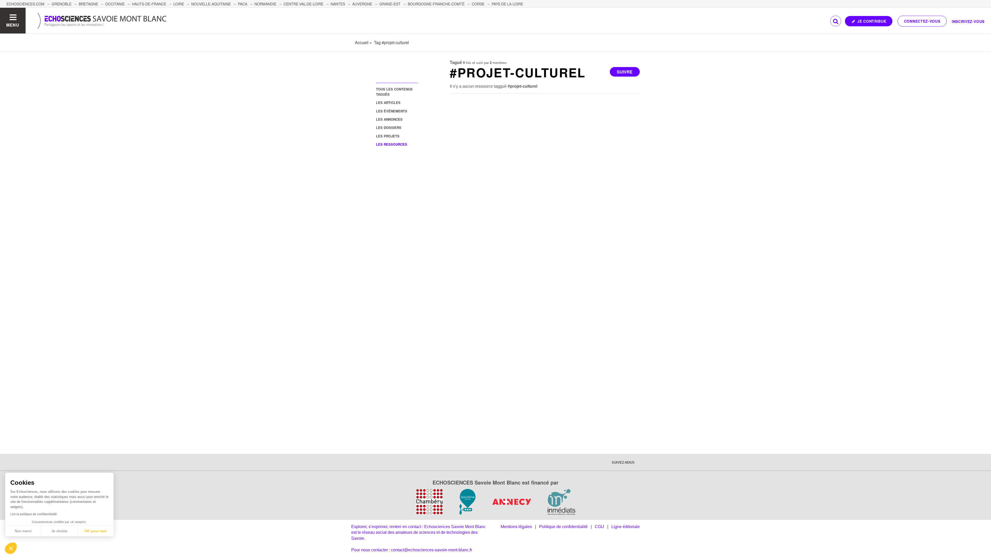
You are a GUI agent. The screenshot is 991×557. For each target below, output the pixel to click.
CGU (599, 527)
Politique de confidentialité (563, 527)
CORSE (478, 3)
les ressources (391, 144)
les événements (391, 111)
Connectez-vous (922, 21)
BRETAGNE (88, 3)
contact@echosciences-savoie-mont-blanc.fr (431, 550)
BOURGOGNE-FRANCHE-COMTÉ (436, 3)
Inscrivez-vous (968, 21)
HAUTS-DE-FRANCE (149, 3)
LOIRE (178, 3)
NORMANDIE (265, 3)
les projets (387, 136)
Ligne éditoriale (625, 527)
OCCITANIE (115, 3)
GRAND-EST (390, 3)
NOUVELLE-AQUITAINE (211, 3)
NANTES (338, 3)
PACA (242, 3)
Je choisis (59, 531)
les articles (388, 102)
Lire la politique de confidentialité (33, 514)
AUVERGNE (362, 3)
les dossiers (388, 127)
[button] (11, 548)
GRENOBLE (61, 3)
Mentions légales (516, 527)
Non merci (23, 531)
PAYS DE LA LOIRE (507, 3)
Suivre (625, 72)
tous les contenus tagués (394, 91)
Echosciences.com (25, 3)
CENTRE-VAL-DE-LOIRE (303, 3)
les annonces (389, 119)
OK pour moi (95, 531)
